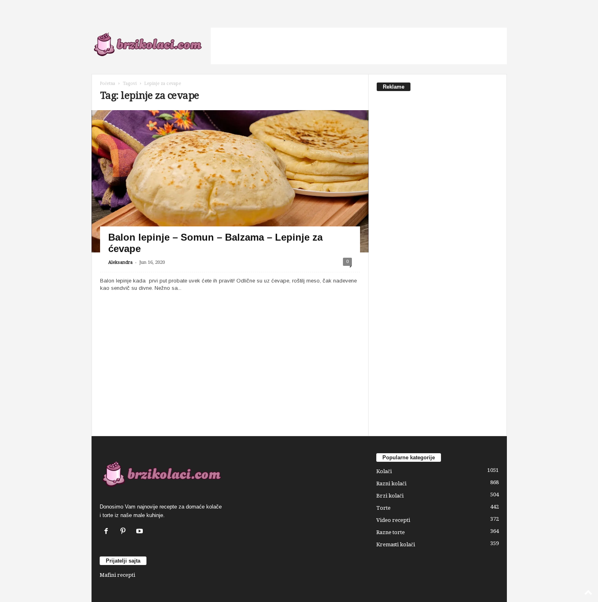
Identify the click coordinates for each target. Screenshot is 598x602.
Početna (107, 83)
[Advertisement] (359, 46)
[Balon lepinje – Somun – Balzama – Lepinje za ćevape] (230, 188)
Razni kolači (391, 483)
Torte (383, 508)
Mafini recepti (117, 575)
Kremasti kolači (395, 544)
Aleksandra (120, 262)
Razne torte (390, 532)
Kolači (384, 471)
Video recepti (393, 520)
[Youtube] (140, 532)
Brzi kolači (390, 496)
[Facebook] (108, 532)
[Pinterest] (124, 532)
